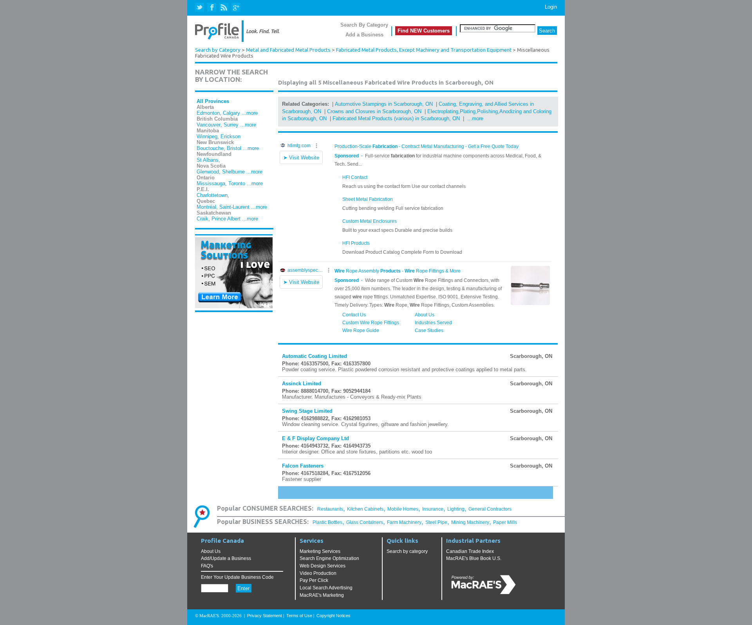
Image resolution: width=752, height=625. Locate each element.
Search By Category (364, 25)
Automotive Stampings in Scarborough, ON (384, 104)
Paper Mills (505, 522)
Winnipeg (207, 136)
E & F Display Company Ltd (315, 438)
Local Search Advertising (326, 588)
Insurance (432, 509)
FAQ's (207, 566)
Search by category (407, 551)
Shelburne (233, 172)
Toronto (236, 183)
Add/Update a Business (226, 558)
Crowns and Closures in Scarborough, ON (374, 111)
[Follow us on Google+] (235, 7)
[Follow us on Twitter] (200, 7)
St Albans (208, 160)
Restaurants (330, 509)
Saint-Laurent (234, 207)
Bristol (234, 148)
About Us (211, 551)
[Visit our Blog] (224, 7)
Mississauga (211, 183)
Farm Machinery (404, 522)
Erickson (230, 136)
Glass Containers (364, 522)
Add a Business (364, 35)
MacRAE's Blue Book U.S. (473, 558)
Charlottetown (212, 195)
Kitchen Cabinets (365, 509)
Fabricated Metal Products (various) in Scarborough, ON (396, 118)
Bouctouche (210, 148)
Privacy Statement (264, 615)
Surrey (231, 125)
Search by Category (217, 50)
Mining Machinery (470, 522)
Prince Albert (226, 219)
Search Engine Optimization (329, 558)
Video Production (318, 573)
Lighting (456, 509)
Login (551, 7)
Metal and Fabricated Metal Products (288, 50)
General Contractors (490, 509)
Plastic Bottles (327, 522)
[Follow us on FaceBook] (212, 7)
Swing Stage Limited (307, 411)
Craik (202, 219)
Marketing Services (320, 551)
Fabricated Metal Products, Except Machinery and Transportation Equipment (424, 50)
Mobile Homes (402, 509)
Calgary (231, 113)
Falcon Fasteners (303, 466)
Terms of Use (299, 615)
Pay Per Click (314, 580)
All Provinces (213, 101)
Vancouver (209, 125)
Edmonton (208, 113)
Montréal (206, 207)
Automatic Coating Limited (314, 356)
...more (250, 113)
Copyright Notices (333, 615)
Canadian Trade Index (470, 551)
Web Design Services (322, 566)
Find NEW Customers (424, 31)
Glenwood (208, 172)
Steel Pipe (436, 522)
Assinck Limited (301, 384)
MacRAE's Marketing (322, 595)
